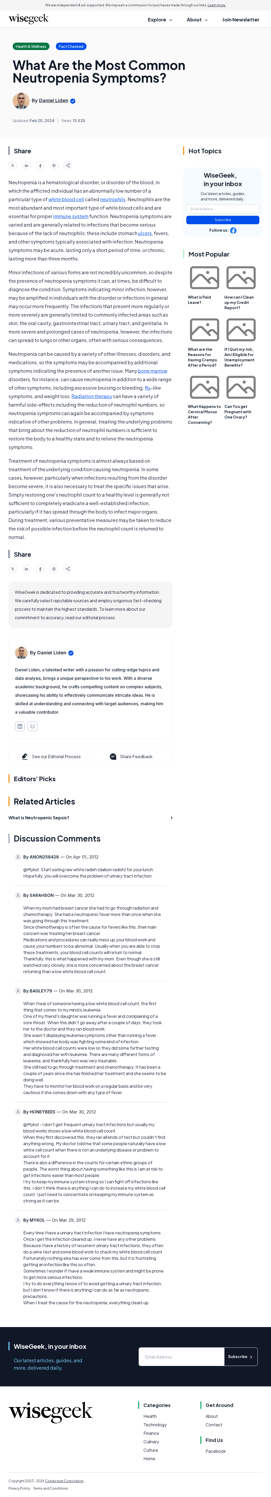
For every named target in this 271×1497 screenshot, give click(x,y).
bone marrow (152, 371)
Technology (155, 1424)
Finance (151, 1433)
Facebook (216, 1451)
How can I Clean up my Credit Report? (239, 302)
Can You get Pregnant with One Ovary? (237, 411)
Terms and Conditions (50, 1488)
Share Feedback (136, 756)
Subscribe (223, 220)
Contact (214, 1424)
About (212, 1416)
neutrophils (112, 199)
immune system (70, 216)
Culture (150, 1450)
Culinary (151, 1441)
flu (148, 388)
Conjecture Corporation (64, 1481)
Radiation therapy (91, 396)
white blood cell (66, 199)
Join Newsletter (240, 19)
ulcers (145, 233)
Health (150, 1416)
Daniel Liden (53, 100)
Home (149, 1458)
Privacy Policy (19, 1488)
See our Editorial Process (56, 756)
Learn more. (217, 5)
